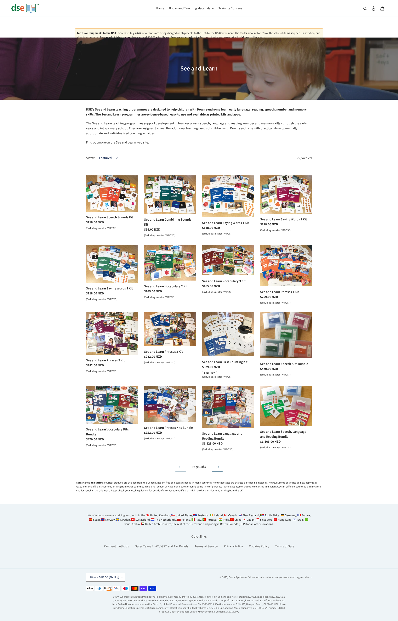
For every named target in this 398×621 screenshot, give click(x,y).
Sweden (125, 520)
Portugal (212, 520)
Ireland (218, 515)
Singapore (266, 520)
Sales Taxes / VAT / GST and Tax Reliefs (161, 546)
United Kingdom (160, 515)
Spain (96, 520)
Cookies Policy (259, 546)
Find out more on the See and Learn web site (117, 142)
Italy (198, 520)
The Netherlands (165, 520)
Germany (290, 515)
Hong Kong (284, 520)
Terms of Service (206, 546)
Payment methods (116, 546)
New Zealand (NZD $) (104, 577)
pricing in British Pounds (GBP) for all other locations (240, 524)
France (306, 515)
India (226, 520)
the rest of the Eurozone (187, 524)
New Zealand (251, 515)
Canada (233, 515)
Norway (110, 520)
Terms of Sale (284, 546)
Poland (185, 520)
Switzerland (142, 520)
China (237, 520)
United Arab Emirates (158, 524)
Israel (300, 520)
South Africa (272, 515)
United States (184, 515)
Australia (203, 515)
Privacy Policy (233, 546)
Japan (251, 520)
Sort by (90, 158)
